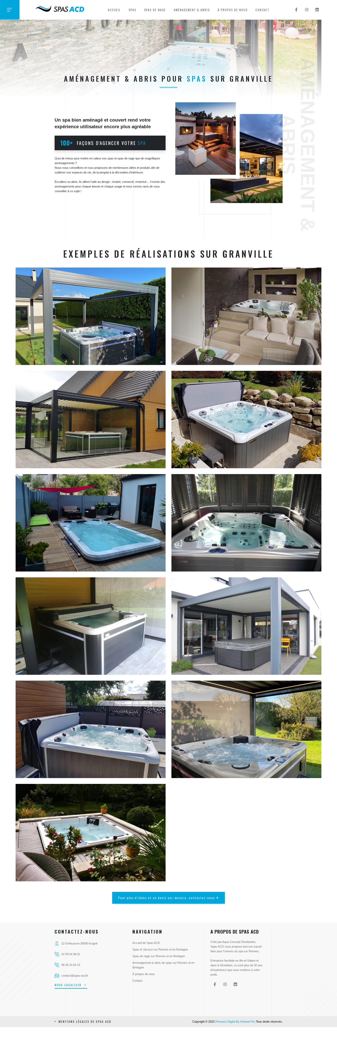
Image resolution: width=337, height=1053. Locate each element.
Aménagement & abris (192, 10)
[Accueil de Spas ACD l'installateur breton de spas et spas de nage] (60, 8)
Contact (262, 10)
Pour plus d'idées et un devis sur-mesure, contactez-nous (166, 898)
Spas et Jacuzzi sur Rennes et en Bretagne (160, 949)
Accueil (114, 10)
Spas (132, 10)
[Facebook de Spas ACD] (296, 9)
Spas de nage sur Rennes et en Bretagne (158, 956)
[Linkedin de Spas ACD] (317, 9)
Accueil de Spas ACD (146, 942)
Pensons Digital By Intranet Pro (235, 1021)
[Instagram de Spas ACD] (306, 9)
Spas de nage (155, 10)
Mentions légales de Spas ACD (85, 1021)
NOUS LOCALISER (69, 985)
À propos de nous (233, 10)
